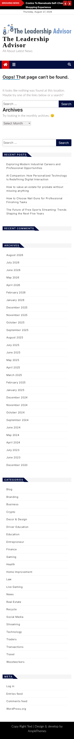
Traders (11, 639)
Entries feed (14, 693)
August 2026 (14, 255)
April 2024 (13, 442)
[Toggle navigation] (14, 64)
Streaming (13, 624)
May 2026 (12, 277)
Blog (9, 489)
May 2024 (12, 435)
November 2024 (17, 405)
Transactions (14, 646)
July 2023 (12, 450)
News (10, 594)
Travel (10, 654)
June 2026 (13, 270)
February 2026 (16, 292)
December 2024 (17, 397)
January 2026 (15, 300)
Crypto (10, 512)
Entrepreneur (15, 542)
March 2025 (14, 375)
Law (9, 579)
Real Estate (13, 602)
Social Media (14, 617)
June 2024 (13, 427)
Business (12, 504)
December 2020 (17, 465)
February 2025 (16, 382)
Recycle (11, 609)
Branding (12, 497)
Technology (14, 632)
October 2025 (15, 322)
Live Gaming (14, 587)
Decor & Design (16, 519)
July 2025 (12, 345)
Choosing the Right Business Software (47, 3)
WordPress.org (16, 708)
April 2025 (13, 367)
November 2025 (17, 315)
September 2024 (17, 420)
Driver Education (17, 527)
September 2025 (17, 330)
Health (10, 564)
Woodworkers (15, 661)
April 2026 (13, 285)
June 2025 (13, 352)
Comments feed (16, 701)
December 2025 (17, 307)
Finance (11, 549)
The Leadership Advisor (26, 42)
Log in (10, 686)
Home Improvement (19, 572)
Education (12, 534)
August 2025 (14, 337)
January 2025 (15, 390)
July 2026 (12, 262)
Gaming (11, 557)
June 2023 (13, 457)
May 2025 (12, 360)
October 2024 (15, 412)
